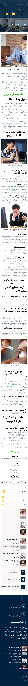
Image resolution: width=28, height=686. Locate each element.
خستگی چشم (9, 84)
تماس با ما (14, 452)
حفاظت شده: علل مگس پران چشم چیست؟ (11, 553)
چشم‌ (25, 123)
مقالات (23, 28)
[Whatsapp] (21, 8)
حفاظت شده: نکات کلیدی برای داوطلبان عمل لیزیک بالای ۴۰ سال (11, 547)
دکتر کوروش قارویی (14, 94)
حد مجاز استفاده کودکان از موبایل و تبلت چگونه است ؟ (11, 561)
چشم (13, 197)
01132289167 (14, 471)
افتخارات (23, 501)
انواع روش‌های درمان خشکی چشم (13, 539)
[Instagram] (20, 8)
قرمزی (23, 90)
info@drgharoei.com (12, 650)
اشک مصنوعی (22, 333)
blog (24, 497)
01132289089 (14, 472)
